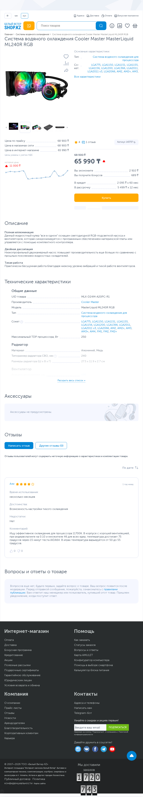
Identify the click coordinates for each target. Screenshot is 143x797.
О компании (12, 703)
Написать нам (83, 708)
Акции (8, 660)
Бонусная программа (128, 16)
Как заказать (82, 640)
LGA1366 (119, 68)
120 (83, 375)
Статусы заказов (85, 645)
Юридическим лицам (18, 680)
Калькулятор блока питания (91, 670)
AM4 (93, 331)
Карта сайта (40, 783)
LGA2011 (132, 68)
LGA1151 (120, 65)
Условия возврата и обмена (22, 685)
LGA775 (96, 65)
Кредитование (13, 655)
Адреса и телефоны (87, 703)
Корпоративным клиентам (21, 733)
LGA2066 (109, 71)
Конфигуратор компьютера (91, 660)
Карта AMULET (83, 655)
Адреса (80, 16)
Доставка (94, 16)
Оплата (108, 16)
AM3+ (84, 331)
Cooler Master (90, 302)
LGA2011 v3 (95, 71)
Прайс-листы (13, 708)
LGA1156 (94, 68)
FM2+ (113, 331)
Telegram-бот (83, 713)
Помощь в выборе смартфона (93, 665)
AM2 (119, 71)
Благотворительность (18, 728)
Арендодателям (14, 723)
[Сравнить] (66, 63)
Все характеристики (87, 76)
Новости (10, 718)
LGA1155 (132, 65)
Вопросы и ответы (86, 650)
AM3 (135, 71)
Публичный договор (17, 779)
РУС (24, 16)
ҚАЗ (16, 16)
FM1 (99, 331)
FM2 (106, 331)
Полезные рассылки (17, 665)
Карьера (9, 738)
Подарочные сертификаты (21, 670)
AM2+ (127, 71)
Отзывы (9, 713)
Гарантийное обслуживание (22, 675)
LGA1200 (107, 68)
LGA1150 (107, 65)
